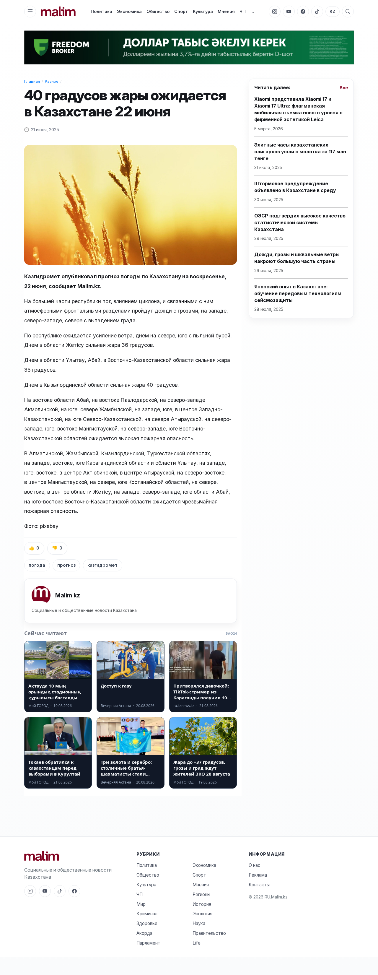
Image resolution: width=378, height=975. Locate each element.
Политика (101, 11)
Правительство (209, 933)
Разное (51, 81)
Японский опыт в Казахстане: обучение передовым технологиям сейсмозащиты (297, 293)
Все (344, 88)
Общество (158, 11)
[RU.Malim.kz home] (58, 11)
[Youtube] (289, 11)
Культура (203, 11)
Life (197, 943)
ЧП (242, 11)
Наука (199, 923)
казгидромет (102, 565)
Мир (141, 904)
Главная (32, 81)
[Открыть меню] (30, 11)
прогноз (66, 565)
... (252, 11)
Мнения (226, 11)
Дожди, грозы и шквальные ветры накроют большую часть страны (297, 258)
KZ (332, 11)
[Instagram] (275, 11)
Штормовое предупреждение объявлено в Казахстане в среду (295, 187)
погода (37, 565)
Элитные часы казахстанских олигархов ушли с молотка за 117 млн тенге (300, 151)
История (202, 904)
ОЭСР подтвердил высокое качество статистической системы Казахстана (300, 222)
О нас (254, 865)
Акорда (144, 933)
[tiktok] (317, 11)
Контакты (259, 885)
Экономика (129, 11)
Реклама (258, 875)
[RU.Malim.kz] (76, 856)
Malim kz (67, 595)
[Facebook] (303, 11)
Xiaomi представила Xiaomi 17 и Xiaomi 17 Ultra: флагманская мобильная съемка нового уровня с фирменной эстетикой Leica (298, 109)
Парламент (148, 943)
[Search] (348, 11)
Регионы (201, 894)
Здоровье (146, 923)
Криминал (146, 913)
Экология (202, 913)
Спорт (181, 11)
